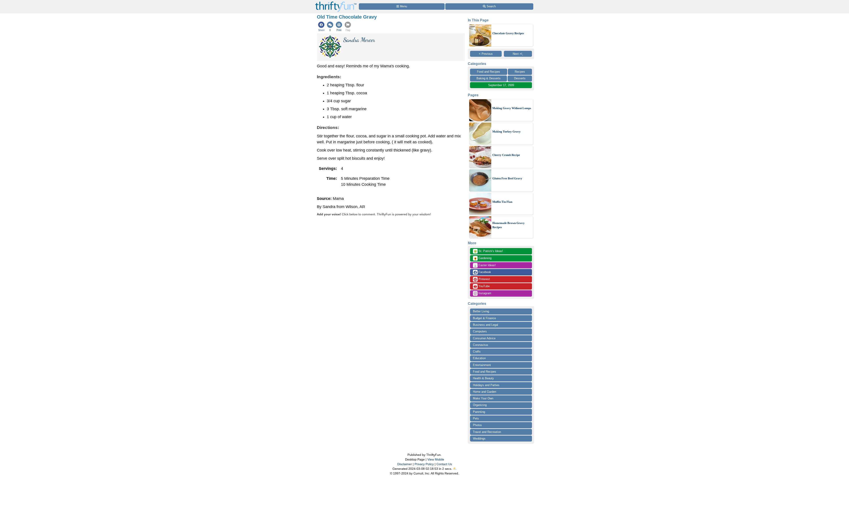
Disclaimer (404, 464)
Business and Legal (485, 324)
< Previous (486, 53)
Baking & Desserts (488, 78)
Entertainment (482, 365)
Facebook (484, 272)
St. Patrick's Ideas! (488, 251)
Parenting (479, 411)
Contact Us (444, 464)
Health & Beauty (483, 378)
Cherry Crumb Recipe (506, 155)
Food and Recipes (488, 71)
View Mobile (435, 459)
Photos (477, 425)
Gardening (482, 258)
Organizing (480, 405)
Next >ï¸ (518, 53)
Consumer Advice (484, 338)
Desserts (520, 78)
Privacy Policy (424, 464)
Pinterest (484, 279)
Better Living (481, 311)
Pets (476, 418)
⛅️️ (455, 468)
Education (479, 358)
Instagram (484, 293)
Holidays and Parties (486, 385)
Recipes (520, 71)
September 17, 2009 (501, 85)
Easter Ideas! (485, 265)
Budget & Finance (484, 318)
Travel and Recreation (487, 432)
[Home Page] (336, 2)
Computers (480, 331)
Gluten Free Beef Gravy (507, 178)
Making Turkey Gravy (506, 131)
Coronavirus (480, 345)
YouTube (484, 286)
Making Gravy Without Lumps (511, 108)
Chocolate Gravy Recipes (508, 33)
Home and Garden (484, 391)
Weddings (479, 438)
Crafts (477, 351)
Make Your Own (483, 398)
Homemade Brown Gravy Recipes (508, 225)
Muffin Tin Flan (502, 201)
